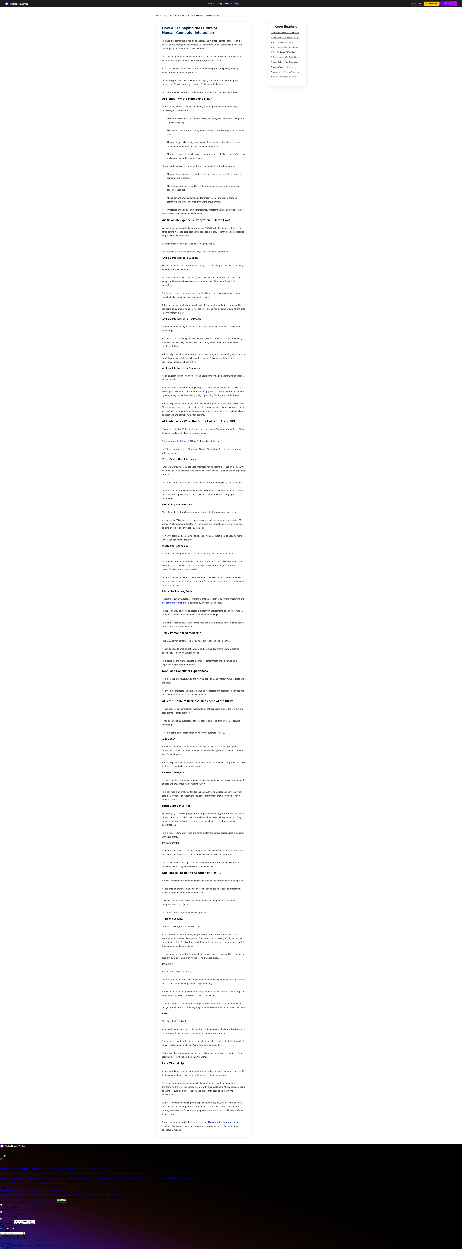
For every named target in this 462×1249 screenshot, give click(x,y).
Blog (236, 4)
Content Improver (135, 1178)
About (17, 1195)
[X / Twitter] (1, 1164)
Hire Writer (433, 4)
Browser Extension (102, 1195)
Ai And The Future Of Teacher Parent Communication (292, 52)
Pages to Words (53, 1190)
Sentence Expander (62, 1178)
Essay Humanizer (58, 1183)
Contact (53, 1202)
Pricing (219, 4)
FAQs (31, 1195)
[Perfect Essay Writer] (16, 3)
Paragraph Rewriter (81, 1178)
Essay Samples (46, 1195)
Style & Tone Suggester (116, 1178)
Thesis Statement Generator (51, 1168)
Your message (6, 1223)
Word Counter (23, 1190)
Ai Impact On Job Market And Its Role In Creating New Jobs (294, 72)
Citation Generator (8, 1190)
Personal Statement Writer (27, 1173)
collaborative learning (173, 603)
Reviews (228, 4)
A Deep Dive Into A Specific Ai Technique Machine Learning (295, 37)
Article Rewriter (97, 1178)
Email (4, 1228)
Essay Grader (6, 1183)
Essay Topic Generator (10, 1168)
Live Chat (417, 4)
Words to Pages (38, 1190)
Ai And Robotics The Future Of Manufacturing (289, 47)
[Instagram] (3, 1164)
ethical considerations (229, 1029)
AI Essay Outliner (29, 1168)
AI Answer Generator (136, 1173)
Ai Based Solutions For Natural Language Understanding (293, 57)
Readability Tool (178, 1178)
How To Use (75, 1195)
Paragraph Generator (49, 1173)
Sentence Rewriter (44, 1178)
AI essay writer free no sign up (223, 1122)
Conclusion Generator (70, 1173)
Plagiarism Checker (21, 1183)
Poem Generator (88, 1173)
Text (16, 1228)
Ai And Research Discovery (282, 42)
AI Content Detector (40, 1183)
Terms (30, 1202)
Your (5, 1231)
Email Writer (101, 1173)
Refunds (45, 1202)
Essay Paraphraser (26, 1178)
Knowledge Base (61, 1195)
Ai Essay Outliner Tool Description (284, 62)
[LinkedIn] (5, 1164)
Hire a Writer (87, 1195)
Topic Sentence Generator (76, 1168)
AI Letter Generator (117, 1173)
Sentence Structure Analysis (157, 1178)
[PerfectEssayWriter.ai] (12, 1147)
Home (158, 15)
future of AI (186, 441)
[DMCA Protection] (61, 1202)
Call (10, 1228)
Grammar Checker (8, 1178)
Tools (210, 4)
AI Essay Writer (7, 1173)
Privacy (37, 1202)
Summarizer (191, 1178)
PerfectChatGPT (96, 1168)
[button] (231, 1207)
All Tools (116, 1195)
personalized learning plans (199, 391)
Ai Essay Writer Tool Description (283, 67)
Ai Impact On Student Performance (284, 77)
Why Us (10, 1195)
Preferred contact (8, 1226)
